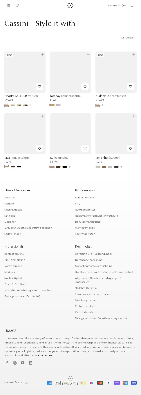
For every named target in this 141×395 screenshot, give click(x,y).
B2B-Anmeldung (14, 260)
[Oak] (6, 105)
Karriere (9, 203)
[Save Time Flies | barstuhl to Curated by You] (130, 148)
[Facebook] (6, 363)
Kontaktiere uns (84, 197)
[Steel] (58, 105)
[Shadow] (116, 167)
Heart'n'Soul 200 (21, 96)
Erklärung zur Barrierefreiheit (93, 294)
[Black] (19, 166)
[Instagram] (14, 363)
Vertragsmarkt (13, 266)
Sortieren (127, 37)
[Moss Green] (19, 105)
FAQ (78, 203)
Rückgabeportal (85, 210)
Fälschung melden (86, 300)
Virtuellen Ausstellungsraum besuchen (28, 228)
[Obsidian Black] (25, 105)
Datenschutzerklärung (88, 260)
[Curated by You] (16, 5)
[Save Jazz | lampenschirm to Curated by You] (39, 148)
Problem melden (85, 306)
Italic (59, 157)
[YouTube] (22, 363)
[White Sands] (97, 167)
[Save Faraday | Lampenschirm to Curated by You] (85, 86)
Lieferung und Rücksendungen (94, 254)
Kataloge (9, 216)
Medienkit (10, 272)
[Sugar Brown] (104, 167)
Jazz (17, 157)
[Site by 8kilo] (26, 383)
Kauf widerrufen (85, 234)
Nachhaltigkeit (13, 210)
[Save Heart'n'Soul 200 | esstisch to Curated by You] (39, 86)
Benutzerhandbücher (88, 222)
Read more (45, 355)
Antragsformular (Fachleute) (22, 296)
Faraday (65, 96)
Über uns (9, 197)
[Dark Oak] (13, 166)
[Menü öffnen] (9, 5)
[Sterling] (110, 167)
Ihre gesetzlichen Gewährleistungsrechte (101, 318)
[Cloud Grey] (13, 105)
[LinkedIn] (30, 363)
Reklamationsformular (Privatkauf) (96, 216)
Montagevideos (85, 228)
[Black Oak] (64, 167)
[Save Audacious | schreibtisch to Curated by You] (130, 86)
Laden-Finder (12, 234)
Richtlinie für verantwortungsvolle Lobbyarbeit (104, 272)
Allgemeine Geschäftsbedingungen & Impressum (98, 280)
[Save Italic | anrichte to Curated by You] (85, 148)
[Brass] (52, 105)
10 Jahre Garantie (86, 288)
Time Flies (107, 157)
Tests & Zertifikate (15, 284)
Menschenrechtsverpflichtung (93, 266)
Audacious (110, 96)
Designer (10, 222)
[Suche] (132, 5)
